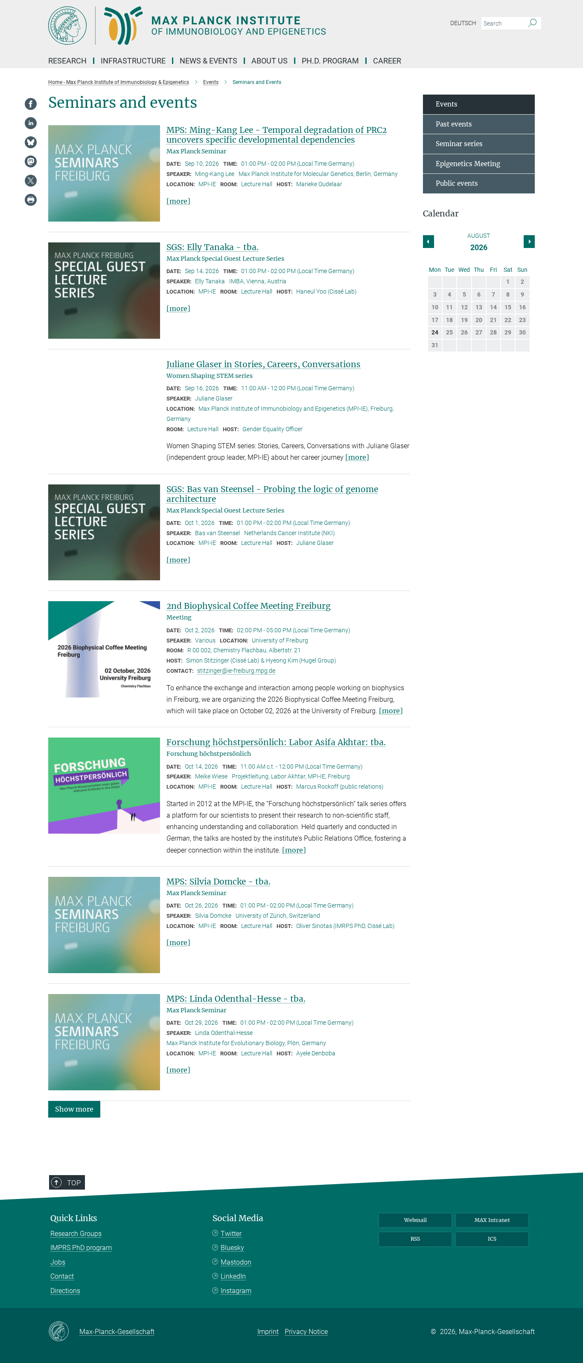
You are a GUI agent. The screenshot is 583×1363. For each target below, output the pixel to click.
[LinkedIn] (30, 123)
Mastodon (236, 1262)
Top (74, 1183)
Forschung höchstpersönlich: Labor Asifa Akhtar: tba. (276, 742)
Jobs (57, 1262)
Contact (62, 1276)
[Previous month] (529, 241)
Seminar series (459, 144)
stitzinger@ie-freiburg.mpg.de (236, 670)
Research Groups (76, 1234)
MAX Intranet (492, 1220)
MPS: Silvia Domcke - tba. (218, 881)
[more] (178, 201)
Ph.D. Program (330, 61)
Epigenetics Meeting (468, 164)
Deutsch (463, 23)
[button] (74, 1109)
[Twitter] (30, 180)
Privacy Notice (306, 1332)
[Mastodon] (30, 161)
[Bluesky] (30, 142)
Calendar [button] (441, 214)
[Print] (30, 199)
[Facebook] (30, 104)
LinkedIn (233, 1276)
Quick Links (73, 1218)
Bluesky (232, 1248)
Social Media (238, 1218)
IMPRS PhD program (81, 1248)
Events (447, 104)
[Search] (532, 23)
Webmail (415, 1220)
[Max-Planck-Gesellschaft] (63, 1332)
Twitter (231, 1234)
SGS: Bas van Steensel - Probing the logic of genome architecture (272, 494)
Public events (457, 183)
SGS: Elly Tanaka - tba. (212, 247)
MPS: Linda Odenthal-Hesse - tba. (236, 999)
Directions (65, 1291)
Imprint (268, 1332)
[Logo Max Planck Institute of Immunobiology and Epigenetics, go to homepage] (208, 25)
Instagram (236, 1291)
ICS (492, 1239)
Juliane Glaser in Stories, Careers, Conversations (263, 364)
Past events (454, 124)
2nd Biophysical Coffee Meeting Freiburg (248, 606)
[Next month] (428, 241)
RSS (415, 1239)
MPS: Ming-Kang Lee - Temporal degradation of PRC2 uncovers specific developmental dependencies (276, 135)
